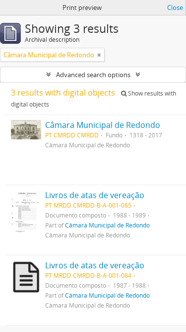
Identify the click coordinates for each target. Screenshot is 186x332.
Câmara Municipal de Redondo (102, 124)
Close (175, 7)
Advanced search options (93, 74)
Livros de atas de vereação (94, 195)
